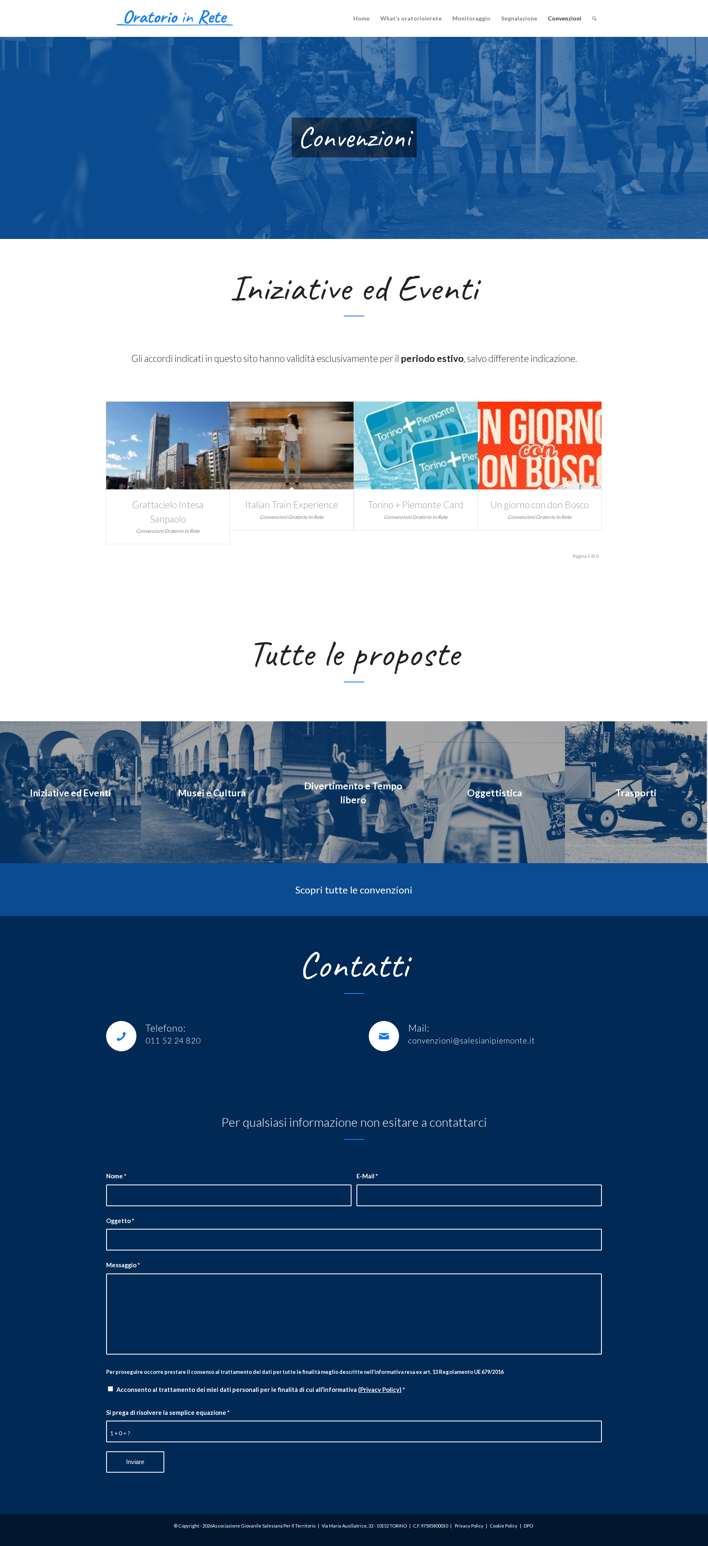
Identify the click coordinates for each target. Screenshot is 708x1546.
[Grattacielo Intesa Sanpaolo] (168, 446)
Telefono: (165, 1028)
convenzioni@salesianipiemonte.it (471, 1040)
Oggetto (120, 1220)
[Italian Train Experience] (292, 446)
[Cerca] (594, 18)
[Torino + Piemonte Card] (416, 446)
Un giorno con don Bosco (539, 504)
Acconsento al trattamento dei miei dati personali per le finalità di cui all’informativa (260, 1389)
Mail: (418, 1028)
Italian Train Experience (291, 504)
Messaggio (123, 1265)
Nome (116, 1176)
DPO (528, 1525)
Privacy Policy (469, 1525)
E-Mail (367, 1176)
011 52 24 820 (173, 1040)
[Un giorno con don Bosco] (539, 446)
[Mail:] (384, 1036)
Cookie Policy (503, 1525)
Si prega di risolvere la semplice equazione (167, 1412)
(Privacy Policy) (380, 1389)
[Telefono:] (121, 1036)
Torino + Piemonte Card (415, 504)
